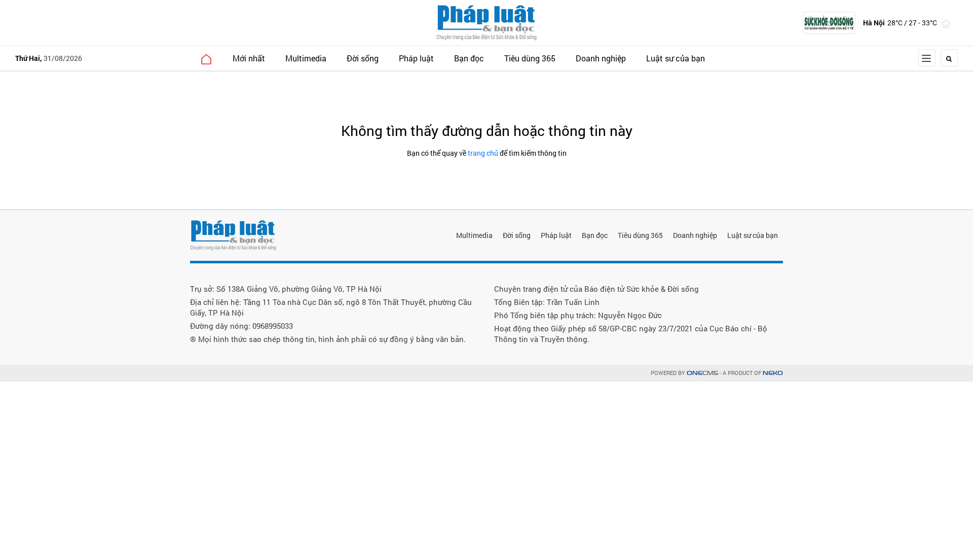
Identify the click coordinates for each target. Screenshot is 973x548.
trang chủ (483, 153)
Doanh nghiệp (601, 58)
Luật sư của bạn (675, 58)
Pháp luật (416, 58)
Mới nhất (249, 58)
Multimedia (305, 58)
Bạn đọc (469, 58)
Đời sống (363, 58)
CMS (702, 373)
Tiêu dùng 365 (529, 58)
